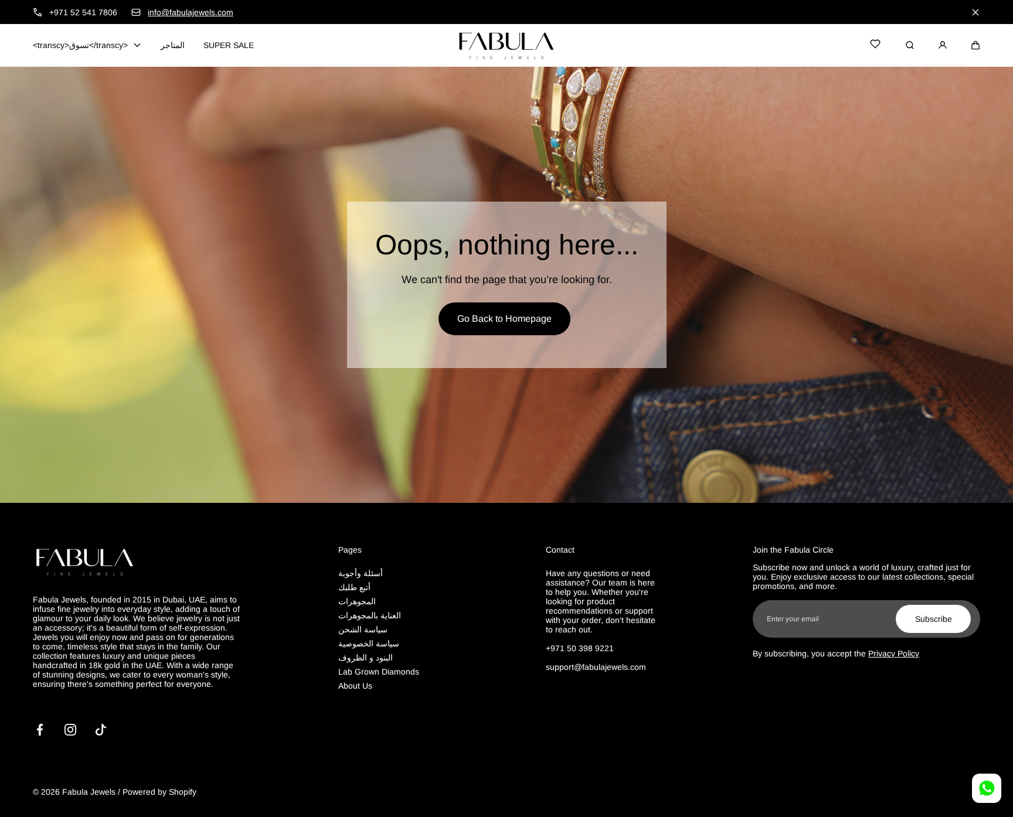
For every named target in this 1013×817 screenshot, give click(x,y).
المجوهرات (357, 601)
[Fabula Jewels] (506, 45)
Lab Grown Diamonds (378, 671)
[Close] (975, 12)
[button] (975, 45)
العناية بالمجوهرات (369, 615)
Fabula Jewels (88, 791)
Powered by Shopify (159, 791)
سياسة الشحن (362, 629)
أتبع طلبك (354, 587)
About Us (355, 685)
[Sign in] (942, 45)
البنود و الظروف (365, 657)
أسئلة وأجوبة (360, 573)
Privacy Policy (893, 653)
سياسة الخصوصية (368, 643)
